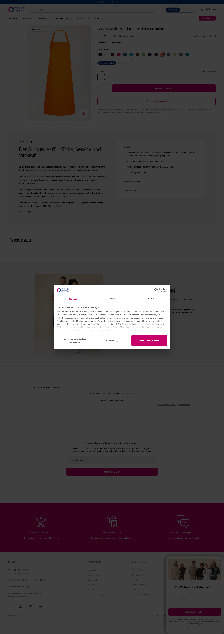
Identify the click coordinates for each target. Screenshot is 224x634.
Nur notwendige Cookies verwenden (75, 340)
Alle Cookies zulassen (149, 340)
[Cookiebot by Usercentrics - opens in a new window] (156, 290)
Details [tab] (112, 299)
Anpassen (110, 340)
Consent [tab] (73, 299)
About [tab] (151, 299)
